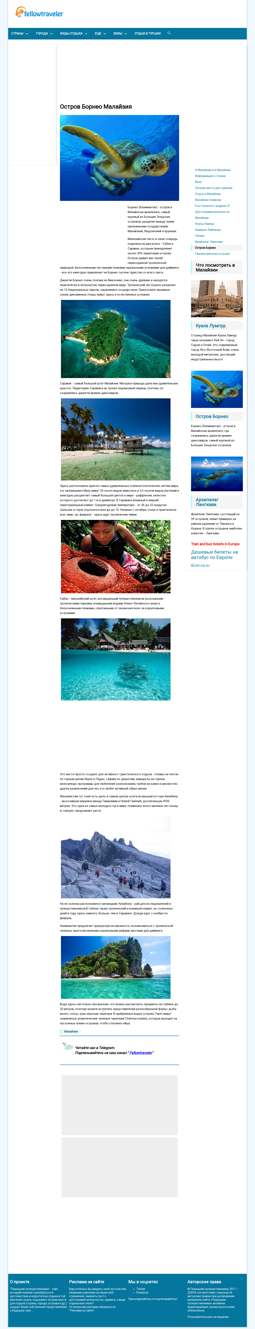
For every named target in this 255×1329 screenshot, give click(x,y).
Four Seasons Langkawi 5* (212, 206)
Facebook (142, 1292)
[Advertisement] (34, 105)
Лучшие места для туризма (213, 188)
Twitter (140, 1289)
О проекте (19, 1281)
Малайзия (71, 1031)
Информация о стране (210, 176)
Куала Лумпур (204, 224)
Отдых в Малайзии (208, 194)
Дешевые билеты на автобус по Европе (214, 554)
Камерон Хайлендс (208, 230)
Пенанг (200, 236)
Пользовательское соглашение (208, 1316)
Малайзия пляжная (208, 200)
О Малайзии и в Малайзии (212, 170)
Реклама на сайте (81, 1310)
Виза (198, 182)
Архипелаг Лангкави (209, 242)
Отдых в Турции (148, 33)
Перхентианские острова (212, 253)
